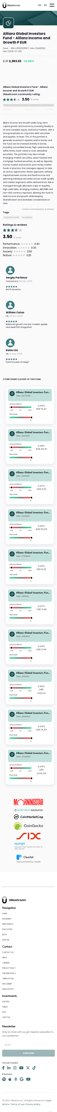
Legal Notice (8, 989)
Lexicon (5, 940)
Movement (7, 919)
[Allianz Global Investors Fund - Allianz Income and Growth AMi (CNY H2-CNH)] (30, 605)
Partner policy (9, 973)
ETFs (4, 1012)
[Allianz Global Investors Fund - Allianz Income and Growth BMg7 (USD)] (30, 565)
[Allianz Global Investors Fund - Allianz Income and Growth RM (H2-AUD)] (30, 525)
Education (7, 929)
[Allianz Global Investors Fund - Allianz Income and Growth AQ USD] (30, 726)
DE (45, 5)
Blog (4, 934)
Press (4, 957)
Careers (5, 963)
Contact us (7, 952)
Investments (7, 924)
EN (39, 5)
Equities (5, 1001)
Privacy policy (8, 968)
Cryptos (6, 1017)
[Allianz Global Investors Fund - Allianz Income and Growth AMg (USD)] (30, 645)
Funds (5, 1007)
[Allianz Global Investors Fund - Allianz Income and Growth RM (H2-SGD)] (30, 485)
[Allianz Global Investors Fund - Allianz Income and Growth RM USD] (30, 405)
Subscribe (28, 1053)
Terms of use (7, 978)
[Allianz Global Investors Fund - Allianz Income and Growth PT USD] (30, 766)
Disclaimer (7, 984)
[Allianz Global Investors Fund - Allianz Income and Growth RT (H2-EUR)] (30, 445)
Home (4, 913)
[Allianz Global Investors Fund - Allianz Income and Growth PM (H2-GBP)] (30, 685)
